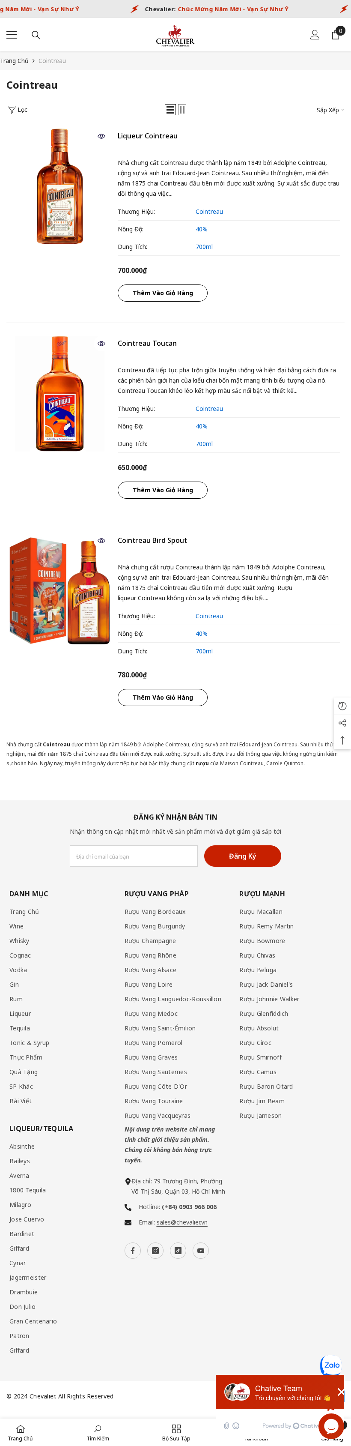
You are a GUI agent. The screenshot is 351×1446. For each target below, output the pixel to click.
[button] (170, 109)
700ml (204, 246)
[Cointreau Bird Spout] (59, 591)
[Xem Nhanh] (101, 136)
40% (202, 229)
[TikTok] (178, 1250)
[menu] (11, 35)
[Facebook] (133, 1250)
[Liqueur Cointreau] (59, 186)
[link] (98, 1432)
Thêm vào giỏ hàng (163, 293)
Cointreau (52, 61)
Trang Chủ (14, 61)
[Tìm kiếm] (36, 35)
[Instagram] (155, 1250)
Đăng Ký (242, 856)
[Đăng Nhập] (315, 34)
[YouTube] (201, 1250)
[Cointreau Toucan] (59, 394)
